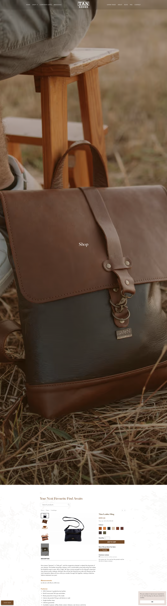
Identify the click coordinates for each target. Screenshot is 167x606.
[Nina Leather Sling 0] (45, 515)
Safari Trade (111, 4)
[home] (83, 5)
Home (28, 4)
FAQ (131, 4)
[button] (34, 5)
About (120, 4)
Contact (138, 4)
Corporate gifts (46, 4)
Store (42, 510)
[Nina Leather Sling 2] (45, 527)
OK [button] (152, 602)
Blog (126, 4)
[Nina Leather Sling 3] (45, 536)
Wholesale (57, 4)
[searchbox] (55, 504)
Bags (47, 510)
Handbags (54, 510)
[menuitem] (122, 510)
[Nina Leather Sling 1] (45, 521)
